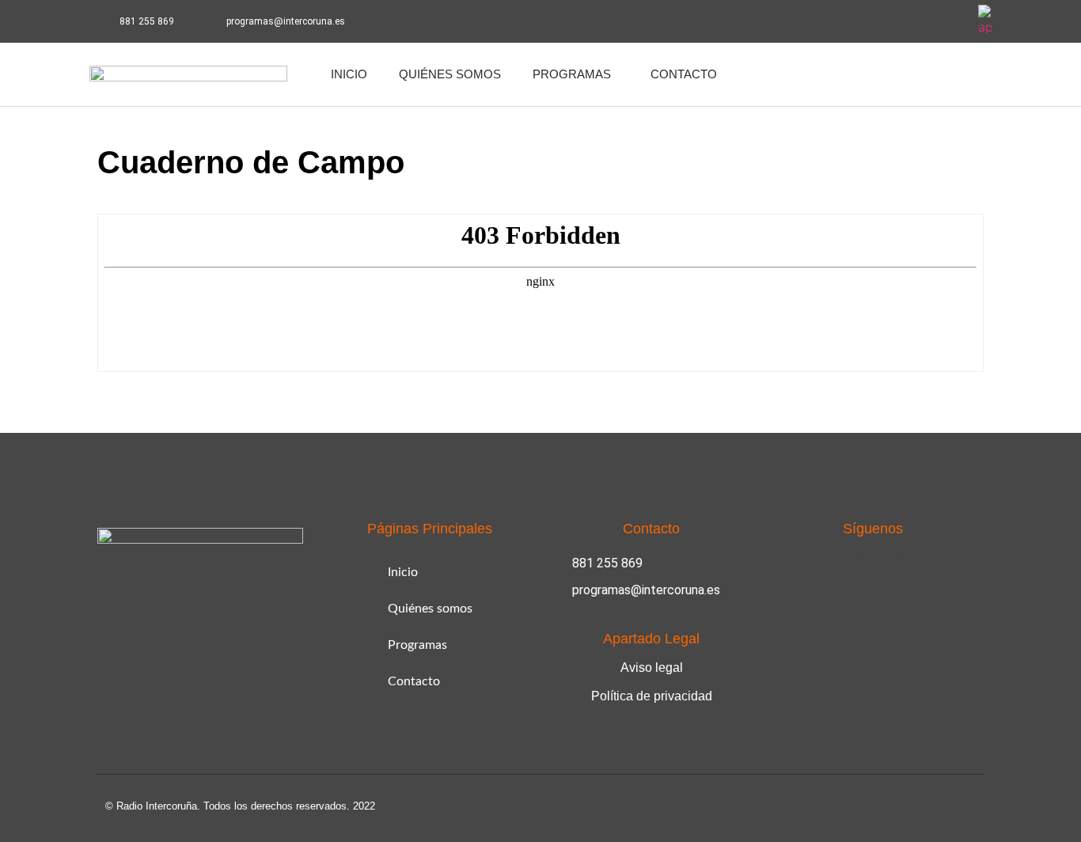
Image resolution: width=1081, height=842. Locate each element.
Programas (572, 74)
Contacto (683, 74)
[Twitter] (949, 21)
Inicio (349, 74)
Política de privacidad (651, 696)
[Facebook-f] (906, 21)
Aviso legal (651, 667)
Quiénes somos (450, 74)
